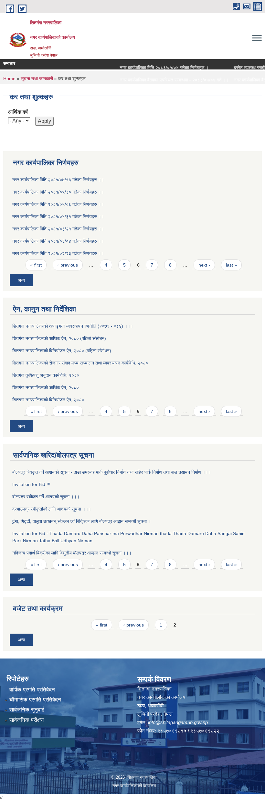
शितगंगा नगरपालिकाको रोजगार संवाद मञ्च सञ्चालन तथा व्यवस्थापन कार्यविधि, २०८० (80, 362)
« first (36, 265)
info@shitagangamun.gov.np (178, 722)
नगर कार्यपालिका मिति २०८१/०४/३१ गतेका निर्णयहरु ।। (58, 216)
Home (9, 78)
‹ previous (68, 265)
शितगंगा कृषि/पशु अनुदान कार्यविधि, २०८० (45, 375)
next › (204, 265)
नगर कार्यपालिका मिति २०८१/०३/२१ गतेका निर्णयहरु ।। (58, 228)
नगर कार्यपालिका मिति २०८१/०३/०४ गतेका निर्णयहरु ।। (58, 241)
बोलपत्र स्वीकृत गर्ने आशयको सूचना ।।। (46, 496)
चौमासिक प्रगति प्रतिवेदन (35, 700)
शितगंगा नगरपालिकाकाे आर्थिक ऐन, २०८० (45, 387)
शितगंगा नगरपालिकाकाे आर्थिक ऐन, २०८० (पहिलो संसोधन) (59, 338)
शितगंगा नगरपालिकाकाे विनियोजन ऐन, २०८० (48, 399)
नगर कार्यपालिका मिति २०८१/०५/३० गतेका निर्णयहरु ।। (58, 192)
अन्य (21, 280)
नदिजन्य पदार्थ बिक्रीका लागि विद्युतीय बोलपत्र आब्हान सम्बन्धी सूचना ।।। (72, 552)
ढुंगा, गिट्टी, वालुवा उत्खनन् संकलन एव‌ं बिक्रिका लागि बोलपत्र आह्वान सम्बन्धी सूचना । (81, 521)
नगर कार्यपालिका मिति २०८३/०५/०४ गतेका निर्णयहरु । (156, 67)
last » (231, 265)
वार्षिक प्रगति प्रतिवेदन (32, 690)
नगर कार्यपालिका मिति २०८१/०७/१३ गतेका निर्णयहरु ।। (58, 179)
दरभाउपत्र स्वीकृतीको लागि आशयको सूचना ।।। (51, 508)
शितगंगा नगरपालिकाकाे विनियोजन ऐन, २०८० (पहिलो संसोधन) (61, 350)
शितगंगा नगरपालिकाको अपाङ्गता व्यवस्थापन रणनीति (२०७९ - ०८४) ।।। (72, 326)
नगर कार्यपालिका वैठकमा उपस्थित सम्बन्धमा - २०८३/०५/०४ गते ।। (166, 79)
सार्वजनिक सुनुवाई (26, 710)
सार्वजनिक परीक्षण (26, 720)
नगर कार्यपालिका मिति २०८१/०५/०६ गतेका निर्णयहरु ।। (58, 204)
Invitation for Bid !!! (31, 484)
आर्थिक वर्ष (18, 112)
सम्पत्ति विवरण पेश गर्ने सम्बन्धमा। (138, 92)
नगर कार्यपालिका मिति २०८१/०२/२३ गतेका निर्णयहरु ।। (58, 253)
